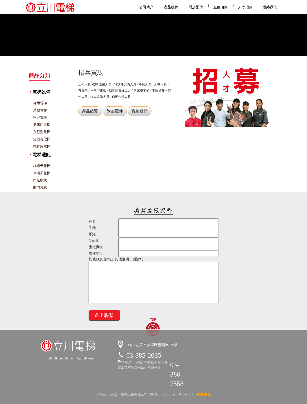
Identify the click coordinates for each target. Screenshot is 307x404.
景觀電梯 (40, 110)
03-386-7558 (177, 374)
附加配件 (196, 7)
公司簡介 (146, 7)
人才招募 (245, 7)
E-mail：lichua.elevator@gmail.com (68, 358)
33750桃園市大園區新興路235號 (152, 345)
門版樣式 (40, 180)
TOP (153, 326)
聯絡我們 (270, 7)
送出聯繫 (104, 315)
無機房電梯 (41, 139)
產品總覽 (171, 7)
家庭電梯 (40, 117)
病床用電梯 (41, 124)
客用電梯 (40, 103)
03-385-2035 (143, 355)
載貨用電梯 (41, 146)
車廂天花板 (41, 173)
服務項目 (220, 7)
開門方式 (40, 187)
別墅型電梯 (41, 132)
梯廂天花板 (41, 166)
